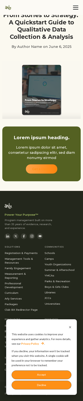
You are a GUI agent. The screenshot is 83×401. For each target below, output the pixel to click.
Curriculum (11, 292)
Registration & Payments (21, 253)
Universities (52, 303)
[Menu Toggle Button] (75, 7)
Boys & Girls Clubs (57, 286)
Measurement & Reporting (15, 275)
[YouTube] (40, 236)
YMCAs (49, 275)
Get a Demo (41, 169)
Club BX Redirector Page (21, 309)
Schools (50, 253)
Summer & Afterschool (60, 269)
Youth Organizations (58, 264)
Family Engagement (18, 268)
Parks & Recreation (57, 281)
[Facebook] (24, 236)
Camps (49, 258)
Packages (11, 304)
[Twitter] (16, 236)
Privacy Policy (30, 343)
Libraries (50, 292)
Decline (41, 385)
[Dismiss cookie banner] (70, 327)
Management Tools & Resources (19, 260)
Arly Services (13, 298)
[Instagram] (32, 236)
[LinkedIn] (7, 236)
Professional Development (14, 285)
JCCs (48, 298)
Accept (41, 374)
